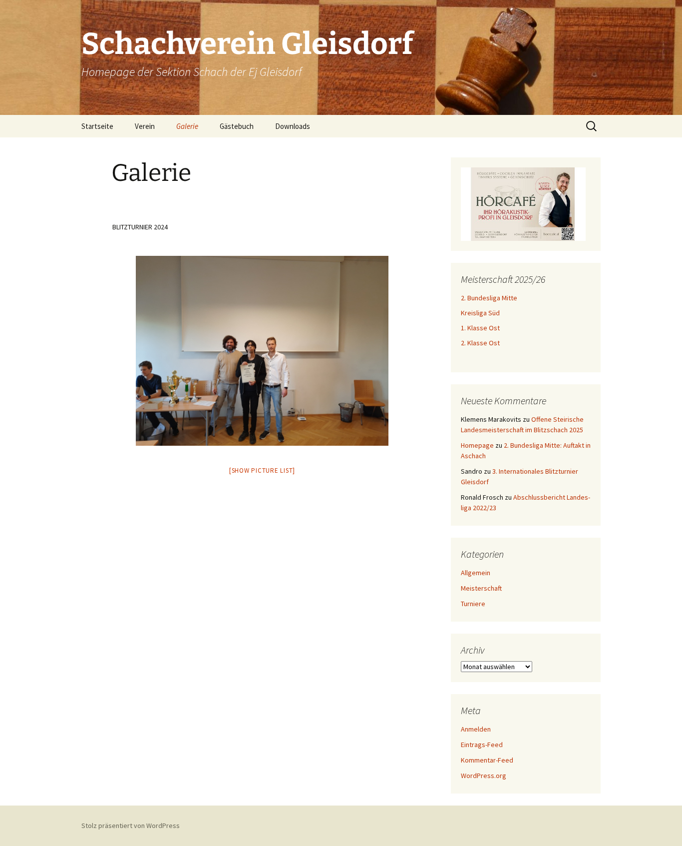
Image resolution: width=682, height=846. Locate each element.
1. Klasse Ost (480, 327)
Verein (145, 126)
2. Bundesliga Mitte (489, 297)
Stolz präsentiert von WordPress (130, 825)
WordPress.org (483, 775)
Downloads (292, 126)
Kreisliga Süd (480, 312)
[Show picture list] (262, 470)
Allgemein (475, 572)
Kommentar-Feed (487, 760)
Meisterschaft (481, 588)
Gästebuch (237, 126)
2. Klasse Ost (480, 342)
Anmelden (476, 729)
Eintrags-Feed (482, 744)
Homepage (477, 445)
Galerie (187, 126)
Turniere (473, 603)
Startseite (97, 126)
